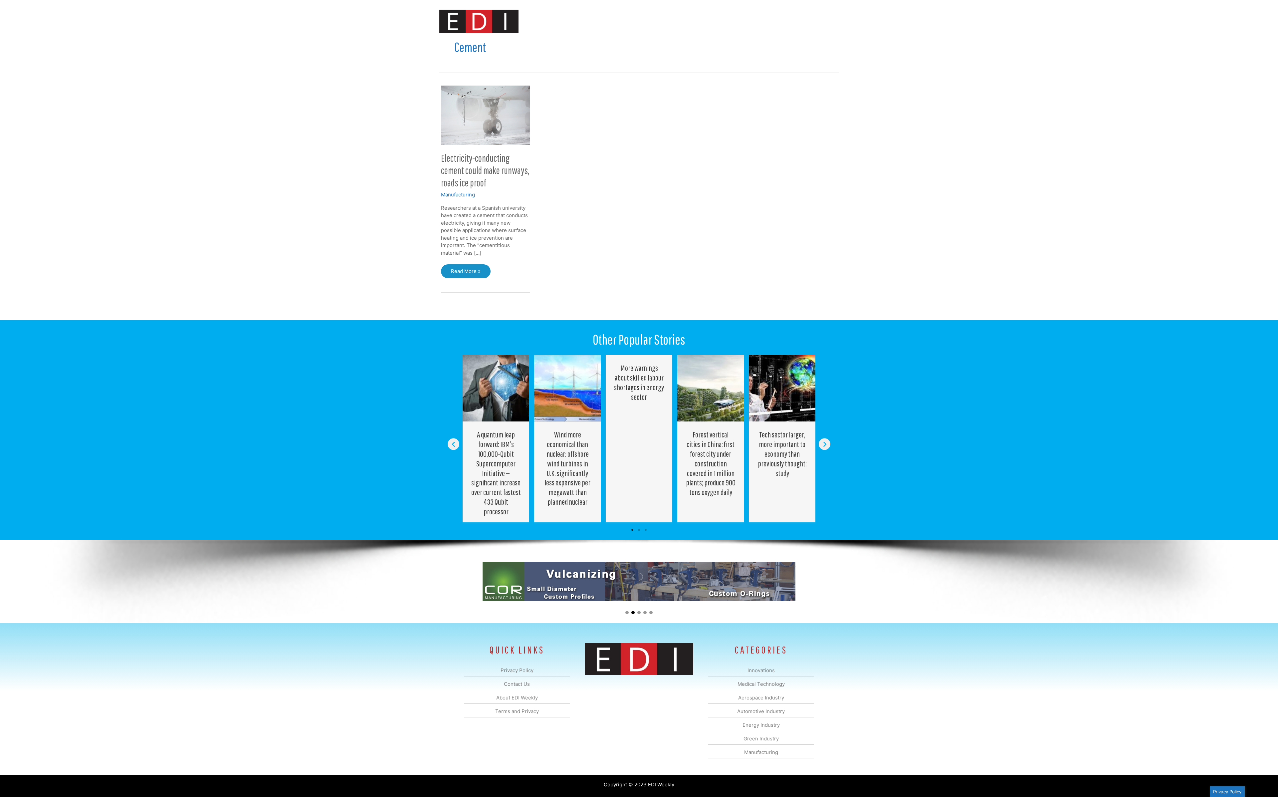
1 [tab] (632, 530)
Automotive (656, 21)
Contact (803, 21)
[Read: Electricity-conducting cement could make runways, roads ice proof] (485, 115)
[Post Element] (496, 438)
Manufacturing (744, 21)
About (777, 21)
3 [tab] (645, 530)
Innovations (561, 21)
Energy (686, 21)
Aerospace (621, 21)
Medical (592, 21)
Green (712, 21)
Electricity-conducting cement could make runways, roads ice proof (485, 170)
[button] (828, 21)
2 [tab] (639, 530)
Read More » (466, 273)
